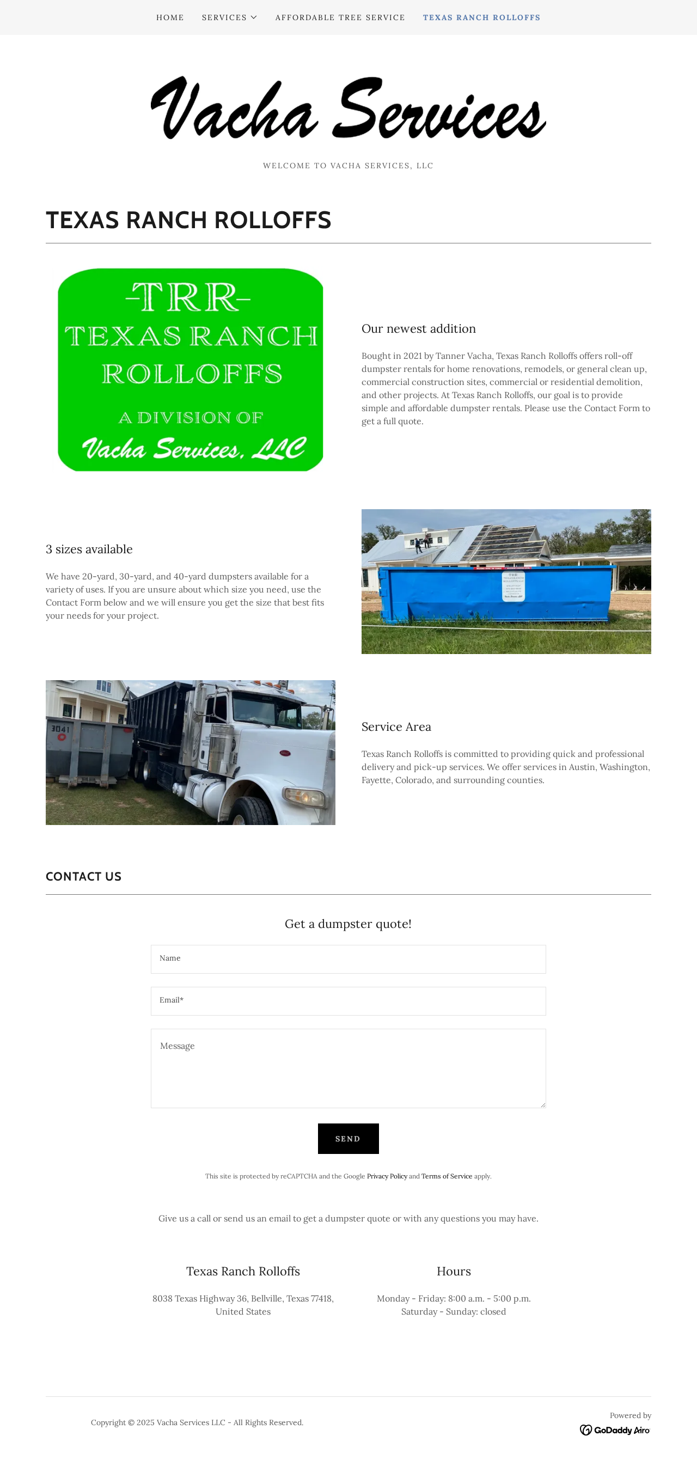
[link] (348, 101)
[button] (230, 17)
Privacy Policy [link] (387, 1176)
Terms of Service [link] (447, 1176)
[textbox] (348, 959)
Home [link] (170, 17)
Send (348, 1139)
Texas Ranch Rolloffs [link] (482, 17)
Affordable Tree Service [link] (341, 17)
